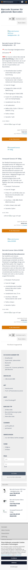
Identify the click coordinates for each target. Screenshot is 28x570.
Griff (5, 397)
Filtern (14, 473)
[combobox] (21, 19)
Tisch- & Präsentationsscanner (14, 391)
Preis (5, 456)
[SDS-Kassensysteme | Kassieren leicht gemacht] (6, 2)
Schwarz (7, 449)
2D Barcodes (9, 410)
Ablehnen (14, 562)
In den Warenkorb (14, 139)
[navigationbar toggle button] (26, 2)
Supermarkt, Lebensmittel (12, 360)
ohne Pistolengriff (10, 400)
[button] (10, 19)
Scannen (7, 423)
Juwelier (7, 365)
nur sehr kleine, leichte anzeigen (14, 438)
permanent (8, 428)
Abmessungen (8, 434)
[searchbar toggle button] (18, 2)
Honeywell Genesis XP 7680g (11, 159)
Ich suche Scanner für (11, 355)
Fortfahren (14, 558)
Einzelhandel (8, 358)
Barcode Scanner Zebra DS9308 (12, 250)
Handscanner (9, 388)
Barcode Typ (8, 406)
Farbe (5, 444)
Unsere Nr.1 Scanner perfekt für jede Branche (14, 368)
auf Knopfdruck (9, 426)
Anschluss (7, 376)
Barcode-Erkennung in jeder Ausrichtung (13, 413)
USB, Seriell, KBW (10, 379)
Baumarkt (8, 363)
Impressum (18, 555)
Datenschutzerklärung (6, 555)
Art (5, 385)
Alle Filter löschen (14, 477)
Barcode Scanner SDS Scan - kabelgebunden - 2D (11, 44)
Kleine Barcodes (9, 416)
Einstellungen (14, 567)
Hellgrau (7, 447)
